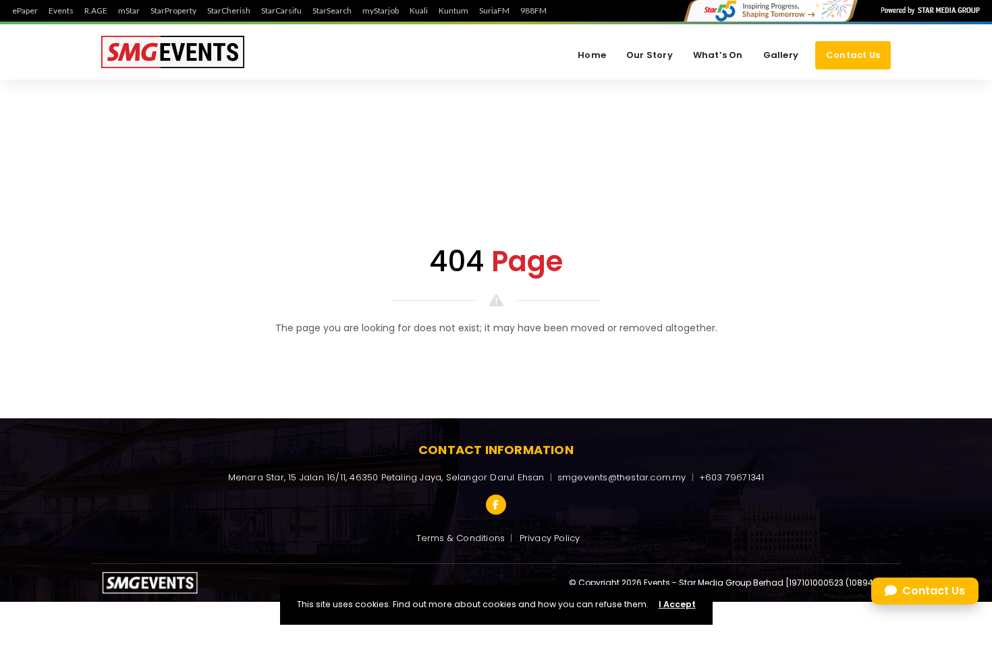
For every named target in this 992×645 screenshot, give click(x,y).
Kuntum (453, 11)
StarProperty (173, 11)
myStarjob (380, 11)
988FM (533, 11)
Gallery (780, 55)
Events (61, 11)
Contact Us (853, 55)
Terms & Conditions (460, 538)
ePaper (25, 11)
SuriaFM (494, 11)
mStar (129, 11)
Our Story (649, 55)
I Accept (677, 604)
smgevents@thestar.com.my (621, 477)
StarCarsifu (281, 11)
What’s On (718, 55)
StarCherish (228, 11)
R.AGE (95, 11)
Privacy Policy (550, 538)
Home (592, 55)
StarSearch (332, 11)
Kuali (419, 11)
